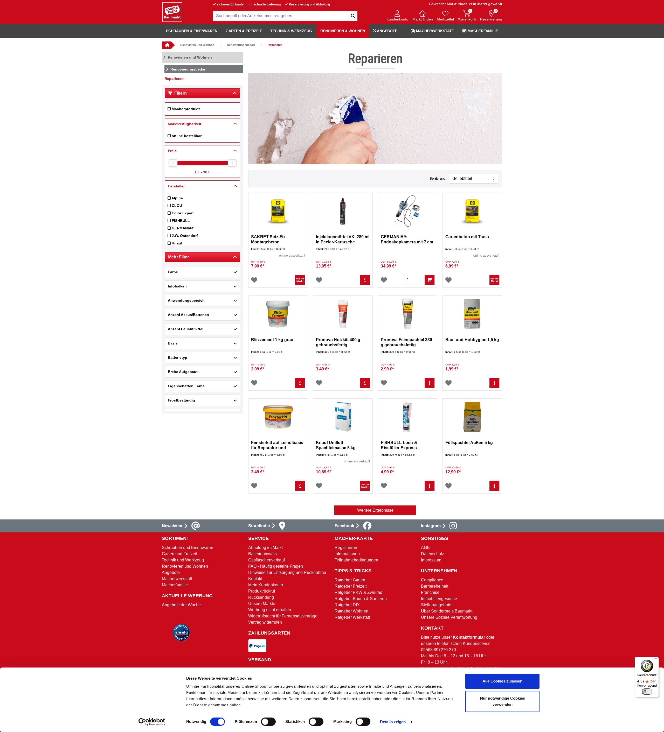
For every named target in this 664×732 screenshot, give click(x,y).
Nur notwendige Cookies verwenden (502, 701)
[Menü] (656, 660)
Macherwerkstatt (434, 31)
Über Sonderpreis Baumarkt (446, 611)
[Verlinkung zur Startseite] (166, 45)
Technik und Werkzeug (183, 560)
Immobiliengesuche (439, 598)
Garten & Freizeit (244, 31)
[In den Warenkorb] (429, 280)
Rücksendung (261, 597)
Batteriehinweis (262, 554)
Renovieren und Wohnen (197, 44)
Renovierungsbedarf (241, 44)
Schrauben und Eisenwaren (187, 547)
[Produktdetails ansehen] (365, 280)
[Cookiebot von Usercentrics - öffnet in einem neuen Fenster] (152, 722)
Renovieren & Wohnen (342, 31)
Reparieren (275, 44)
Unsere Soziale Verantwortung (449, 617)
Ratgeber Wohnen (351, 611)
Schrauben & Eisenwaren (191, 31)
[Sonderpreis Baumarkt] (172, 12)
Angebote (386, 31)
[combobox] (285, 16)
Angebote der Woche (181, 605)
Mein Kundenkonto (265, 585)
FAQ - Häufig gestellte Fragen (275, 566)
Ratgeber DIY (347, 605)
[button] (397, 16)
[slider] (173, 163)
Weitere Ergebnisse (375, 510)
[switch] (268, 721)
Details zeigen (393, 722)
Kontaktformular (469, 637)
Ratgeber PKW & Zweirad (358, 592)
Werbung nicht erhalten (269, 610)
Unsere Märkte (261, 603)
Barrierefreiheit (434, 586)
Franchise (430, 592)
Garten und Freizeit (179, 554)
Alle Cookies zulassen (502, 681)
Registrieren (346, 547)
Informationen (347, 554)
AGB (425, 547)
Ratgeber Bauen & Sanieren (361, 598)
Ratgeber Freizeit (350, 586)
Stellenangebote (436, 605)
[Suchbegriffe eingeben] (352, 16)
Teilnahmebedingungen (356, 560)
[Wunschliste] (254, 280)
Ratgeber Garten (350, 580)
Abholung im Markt (265, 547)
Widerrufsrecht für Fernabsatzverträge (282, 616)
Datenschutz (432, 554)
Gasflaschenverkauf (266, 560)
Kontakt (255, 578)
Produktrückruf (261, 591)
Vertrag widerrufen (265, 622)
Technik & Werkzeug (291, 31)
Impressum (431, 560)
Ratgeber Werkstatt (352, 617)
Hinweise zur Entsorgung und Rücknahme (287, 572)
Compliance (432, 580)
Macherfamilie (482, 31)
